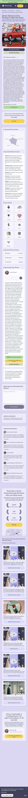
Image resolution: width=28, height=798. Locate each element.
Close (25, 795)
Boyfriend (18, 10)
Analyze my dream (15, 49)
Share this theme (15, 52)
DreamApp (4, 10)
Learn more (4, 792)
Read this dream (14, 648)
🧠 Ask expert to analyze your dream (14, 361)
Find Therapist (14, 107)
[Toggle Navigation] (25, 6)
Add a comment (14, 406)
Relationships (11, 10)
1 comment (6, 439)
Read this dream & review (14, 568)
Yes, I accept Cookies (7, 795)
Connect (15, 2)
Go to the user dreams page (8, 543)
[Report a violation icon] (17, 57)
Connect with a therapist (15, 357)
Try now (20, 6)
